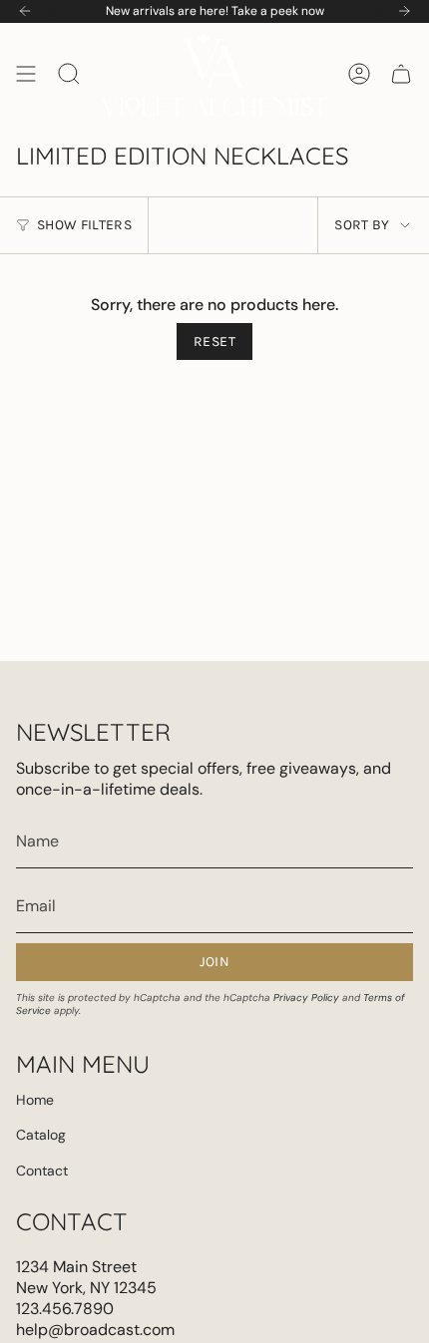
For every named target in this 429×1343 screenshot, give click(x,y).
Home (35, 1100)
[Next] (404, 11)
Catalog (41, 1135)
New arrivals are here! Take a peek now (215, 11)
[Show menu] (26, 74)
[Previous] (25, 11)
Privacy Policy (306, 997)
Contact (42, 1170)
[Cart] (401, 74)
